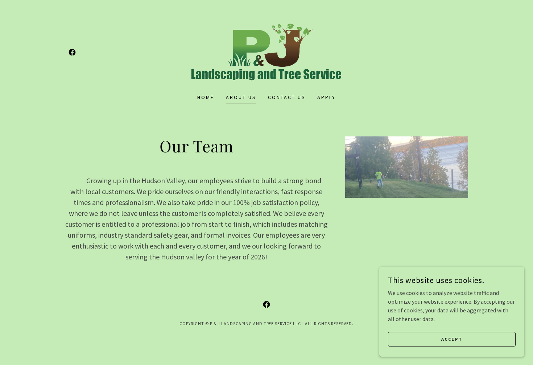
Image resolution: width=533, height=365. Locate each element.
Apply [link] (326, 97)
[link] (72, 52)
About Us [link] (241, 97)
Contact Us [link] (287, 97)
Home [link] (205, 97)
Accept (451, 339)
